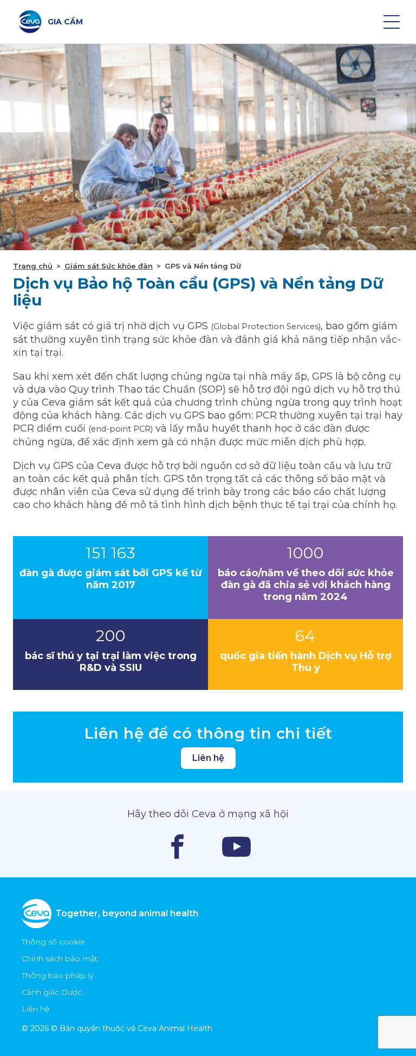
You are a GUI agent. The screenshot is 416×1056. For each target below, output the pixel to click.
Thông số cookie (53, 942)
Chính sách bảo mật (60, 958)
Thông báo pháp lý (57, 975)
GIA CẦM (65, 22)
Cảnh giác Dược (52, 992)
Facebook (177, 847)
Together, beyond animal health (126, 913)
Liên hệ (208, 758)
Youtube (236, 846)
